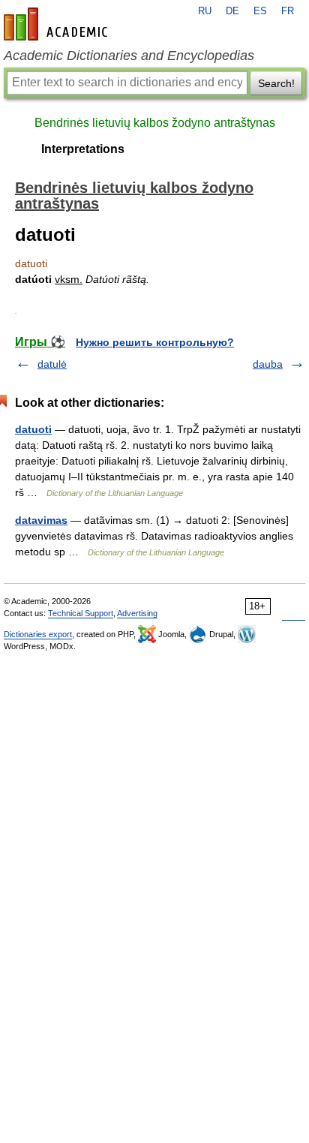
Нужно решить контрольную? (155, 342)
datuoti (33, 429)
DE (232, 11)
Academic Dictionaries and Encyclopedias (129, 55)
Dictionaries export (38, 634)
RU (205, 11)
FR (287, 11)
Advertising (137, 613)
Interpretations (82, 149)
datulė (52, 364)
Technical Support (80, 613)
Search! (276, 83)
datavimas (41, 520)
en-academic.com (58, 24)
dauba (268, 364)
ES (260, 11)
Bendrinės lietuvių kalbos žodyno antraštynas (154, 122)
